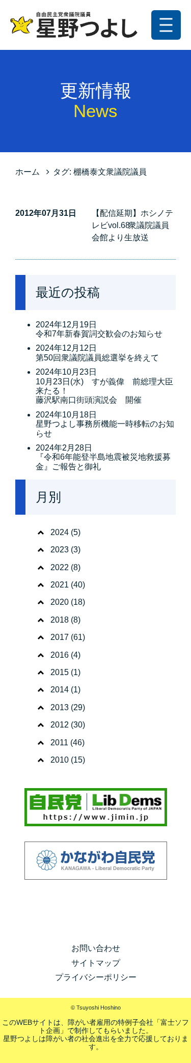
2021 (59, 584)
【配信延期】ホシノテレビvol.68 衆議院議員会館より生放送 (132, 225)
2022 (59, 567)
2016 (59, 655)
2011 (59, 742)
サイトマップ (95, 963)
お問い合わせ (95, 948)
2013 (59, 707)
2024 (59, 532)
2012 (59, 724)
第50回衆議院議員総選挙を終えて (97, 357)
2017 (59, 637)
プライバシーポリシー (96, 977)
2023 (59, 549)
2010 (59, 760)
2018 (59, 620)
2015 (59, 672)
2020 (59, 602)
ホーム (27, 171)
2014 (59, 689)
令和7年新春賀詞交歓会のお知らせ (99, 333)
